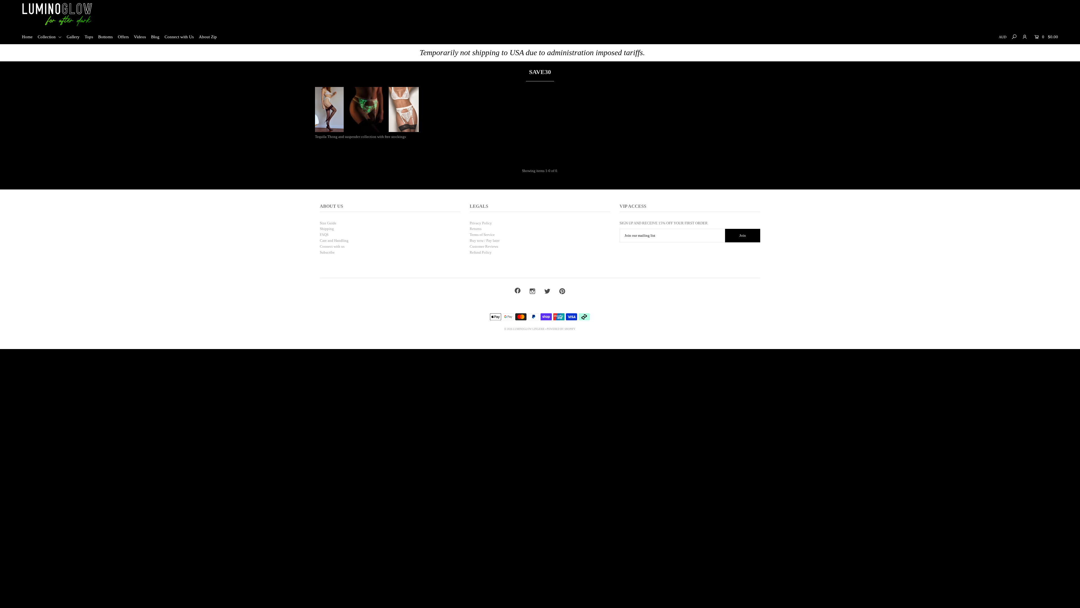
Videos (140, 37)
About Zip (208, 37)
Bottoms (105, 37)
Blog (155, 37)
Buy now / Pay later (485, 240)
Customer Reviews (484, 246)
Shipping (327, 229)
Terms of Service (482, 235)
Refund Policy (481, 252)
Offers (123, 37)
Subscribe (327, 252)
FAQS (324, 235)
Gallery (73, 37)
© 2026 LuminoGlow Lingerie (524, 329)
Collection (47, 37)
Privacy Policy (481, 223)
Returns (476, 229)
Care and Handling (334, 240)
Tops (89, 37)
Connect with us (332, 246)
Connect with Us (179, 37)
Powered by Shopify (561, 329)
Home (27, 37)
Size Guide (328, 223)
